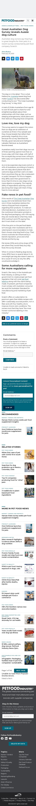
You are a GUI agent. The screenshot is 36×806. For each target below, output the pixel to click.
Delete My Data (18, 744)
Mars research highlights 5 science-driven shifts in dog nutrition (12, 542)
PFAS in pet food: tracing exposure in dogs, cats (12, 567)
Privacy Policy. (8, 404)
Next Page (20, 670)
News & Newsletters (10, 26)
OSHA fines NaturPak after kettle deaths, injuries (10, 582)
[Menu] (32, 20)
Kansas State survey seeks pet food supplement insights (17, 421)
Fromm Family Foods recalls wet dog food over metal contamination (12, 555)
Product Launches (9, 427)
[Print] (3, 58)
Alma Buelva (6, 52)
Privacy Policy (21, 800)
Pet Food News (27, 26)
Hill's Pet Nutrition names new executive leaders (14, 608)
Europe (4, 591)
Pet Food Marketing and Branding (11, 615)
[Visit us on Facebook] (2, 738)
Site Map (31, 800)
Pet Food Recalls (8, 551)
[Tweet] (17, 58)
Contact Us (31, 798)
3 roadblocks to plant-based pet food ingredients (11, 493)
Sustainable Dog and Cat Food (11, 656)
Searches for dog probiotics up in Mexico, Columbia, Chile (11, 467)
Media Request (9, 800)
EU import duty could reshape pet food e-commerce (10, 595)
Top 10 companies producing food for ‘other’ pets (12, 480)
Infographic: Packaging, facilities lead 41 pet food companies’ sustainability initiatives (12, 661)
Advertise (13, 798)
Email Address (9, 351)
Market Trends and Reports (12, 417)
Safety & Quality (8, 564)
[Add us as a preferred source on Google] (26, 318)
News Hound (6, 642)
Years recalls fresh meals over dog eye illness (12, 632)
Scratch (10, 99)
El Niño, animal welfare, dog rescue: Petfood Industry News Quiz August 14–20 (11, 646)
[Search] (28, 20)
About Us (22, 798)
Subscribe (4, 798)
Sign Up (9, 407)
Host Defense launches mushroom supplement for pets (11, 431)
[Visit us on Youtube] (10, 738)
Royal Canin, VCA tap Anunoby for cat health (11, 619)
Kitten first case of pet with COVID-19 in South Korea (11, 455)
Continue (10, 360)
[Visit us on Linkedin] (6, 738)
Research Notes (8, 537)
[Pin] (21, 58)
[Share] (8, 58)
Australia (14, 96)
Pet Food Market (8, 475)
